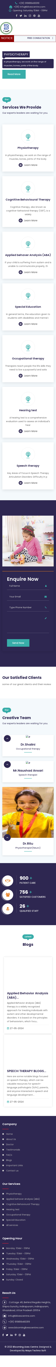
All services (12, 1225)
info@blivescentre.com (21, 1315)
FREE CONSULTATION (31, 38)
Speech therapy (28, 466)
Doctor (10, 1144)
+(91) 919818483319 (29, 3)
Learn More (30, 165)
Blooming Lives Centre (25, 1346)
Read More (14, 74)
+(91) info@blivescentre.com (29, 6)
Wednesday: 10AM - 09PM (20, 1258)
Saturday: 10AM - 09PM (18, 1274)
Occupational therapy (28, 358)
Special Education (28, 307)
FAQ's (9, 1154)
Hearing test (28, 410)
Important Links (14, 1165)
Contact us (12, 1170)
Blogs (9, 1160)
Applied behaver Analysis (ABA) (28, 255)
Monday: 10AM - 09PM (18, 1248)
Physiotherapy (28, 148)
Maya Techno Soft (35, 1350)
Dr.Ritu (28, 843)
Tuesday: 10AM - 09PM (18, 1253)
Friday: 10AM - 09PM (16, 1269)
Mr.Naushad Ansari (28, 770)
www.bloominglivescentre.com (26, 1327)
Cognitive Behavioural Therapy (28, 199)
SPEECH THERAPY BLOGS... (26, 1071)
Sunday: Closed (14, 1279)
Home (9, 1134)
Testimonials (13, 1149)
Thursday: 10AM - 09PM (18, 1264)
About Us (11, 1139)
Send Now (18, 643)
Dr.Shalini (28, 744)
